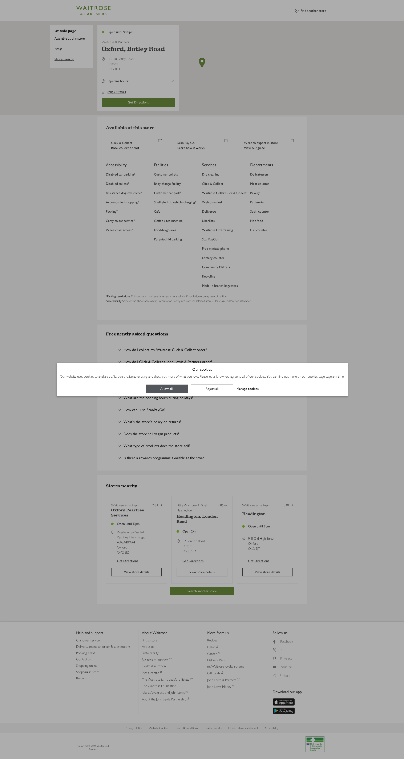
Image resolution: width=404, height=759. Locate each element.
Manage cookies (248, 389)
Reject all (212, 389)
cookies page (316, 376)
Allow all (166, 389)
